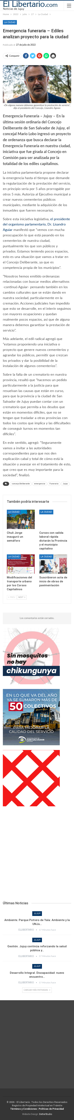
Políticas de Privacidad (51, 1109)
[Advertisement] (37, 854)
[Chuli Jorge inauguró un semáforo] (21, 519)
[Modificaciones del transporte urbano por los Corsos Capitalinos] (21, 564)
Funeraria (54, 484)
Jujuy (65, 484)
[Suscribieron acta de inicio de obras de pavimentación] (53, 564)
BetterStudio (45, 1114)
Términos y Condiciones (23, 1109)
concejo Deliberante (21, 484)
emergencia (39, 484)
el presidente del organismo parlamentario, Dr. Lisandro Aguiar (36, 225)
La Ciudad (10, 22)
